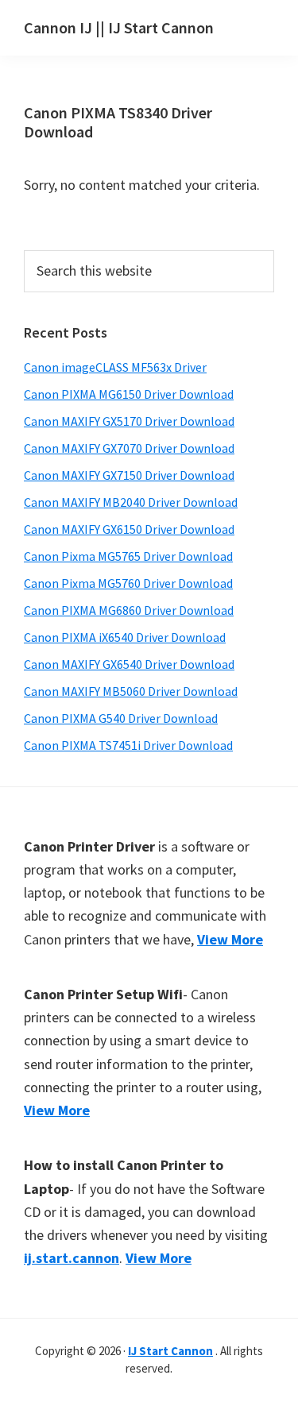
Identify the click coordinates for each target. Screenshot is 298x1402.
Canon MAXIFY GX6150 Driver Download (129, 529)
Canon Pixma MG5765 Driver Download (128, 556)
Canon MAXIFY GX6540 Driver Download (129, 664)
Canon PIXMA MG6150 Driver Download (129, 394)
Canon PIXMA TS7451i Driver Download (128, 745)
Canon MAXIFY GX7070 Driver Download (129, 448)
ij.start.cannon (71, 1258)
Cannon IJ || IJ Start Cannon (119, 27)
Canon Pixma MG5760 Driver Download (128, 583)
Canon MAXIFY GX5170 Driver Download (129, 421)
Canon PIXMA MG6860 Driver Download (129, 610)
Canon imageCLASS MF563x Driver (115, 367)
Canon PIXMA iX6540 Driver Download (125, 637)
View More (230, 939)
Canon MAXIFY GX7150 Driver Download (129, 475)
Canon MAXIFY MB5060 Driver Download (131, 691)
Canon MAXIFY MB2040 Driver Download (131, 502)
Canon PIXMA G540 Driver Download (121, 718)
